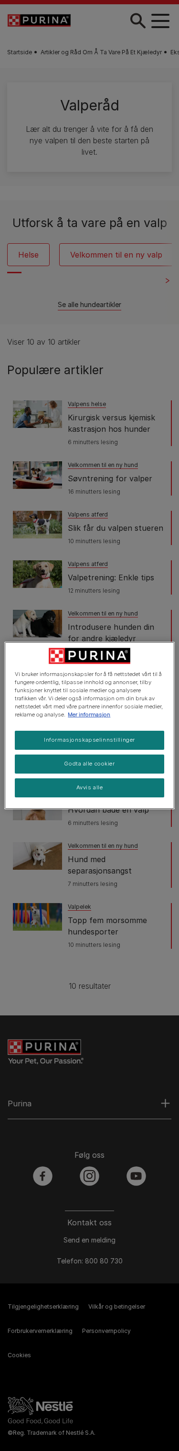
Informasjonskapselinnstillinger (89, 739)
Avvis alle (89, 787)
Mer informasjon (89, 714)
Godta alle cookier (89, 763)
